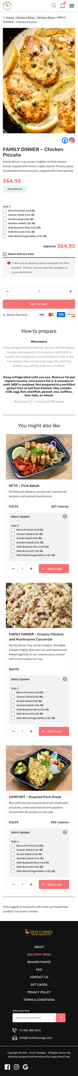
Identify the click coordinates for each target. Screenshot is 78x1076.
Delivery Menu (25, 17)
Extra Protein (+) (21, 210)
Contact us (39, 977)
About (39, 947)
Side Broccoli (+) (21, 231)
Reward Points (39, 962)
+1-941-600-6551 (30, 1030)
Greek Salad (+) (20, 219)
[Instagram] (72, 140)
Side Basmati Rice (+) (24, 227)
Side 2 (6, 206)
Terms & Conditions (39, 1000)
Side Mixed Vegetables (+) (27, 236)
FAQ (39, 969)
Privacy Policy (39, 992)
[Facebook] (65, 140)
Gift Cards (39, 984)
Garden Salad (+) (21, 223)
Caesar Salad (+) (20, 214)
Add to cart (39, 304)
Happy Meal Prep (60, 1056)
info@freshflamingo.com (35, 1038)
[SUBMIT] (61, 1017)
